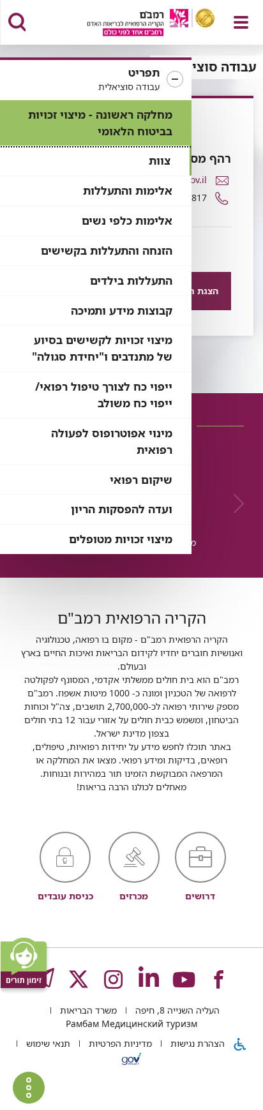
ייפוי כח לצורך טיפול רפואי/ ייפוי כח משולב (103, 394)
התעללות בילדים (131, 280)
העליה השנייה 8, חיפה (176, 1010)
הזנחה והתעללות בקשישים (106, 250)
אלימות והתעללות (127, 190)
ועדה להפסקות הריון (121, 509)
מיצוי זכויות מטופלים (120, 539)
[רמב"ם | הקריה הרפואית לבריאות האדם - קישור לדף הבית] (135, 24)
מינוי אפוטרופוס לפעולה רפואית (111, 441)
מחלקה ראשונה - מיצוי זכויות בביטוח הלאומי (100, 123)
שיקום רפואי (141, 479)
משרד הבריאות (87, 1010)
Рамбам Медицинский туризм (131, 1023)
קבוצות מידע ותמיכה (121, 310)
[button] (96, 80)
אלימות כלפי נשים (127, 220)
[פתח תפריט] (241, 22)
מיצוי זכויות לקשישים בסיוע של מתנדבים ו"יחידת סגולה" (102, 348)
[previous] (234, 504)
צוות (159, 160)
